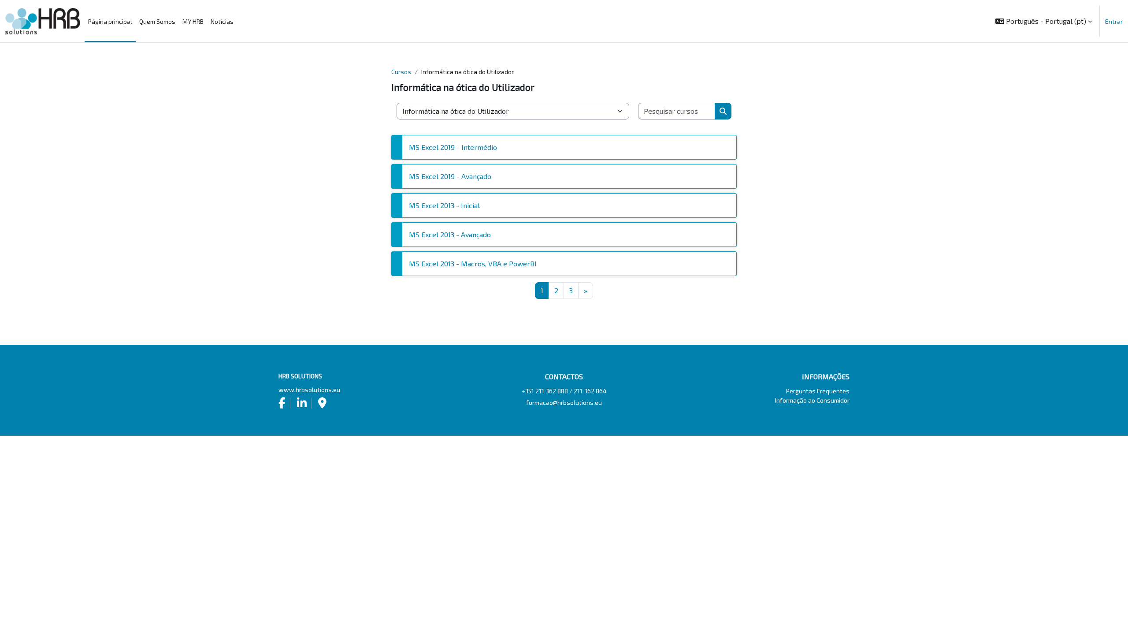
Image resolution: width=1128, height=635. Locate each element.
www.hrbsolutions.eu (309, 389)
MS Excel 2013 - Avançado (450, 234)
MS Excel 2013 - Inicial (444, 205)
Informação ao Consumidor (812, 400)
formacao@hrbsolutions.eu (564, 402)
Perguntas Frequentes (818, 391)
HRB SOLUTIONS (42, 21)
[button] (1044, 21)
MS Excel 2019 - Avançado (450, 176)
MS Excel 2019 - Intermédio (453, 147)
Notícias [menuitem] (222, 21)
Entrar (1114, 21)
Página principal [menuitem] (110, 21)
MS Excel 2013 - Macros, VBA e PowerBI (473, 263)
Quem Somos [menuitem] (157, 21)
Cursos (401, 71)
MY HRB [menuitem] (193, 21)
